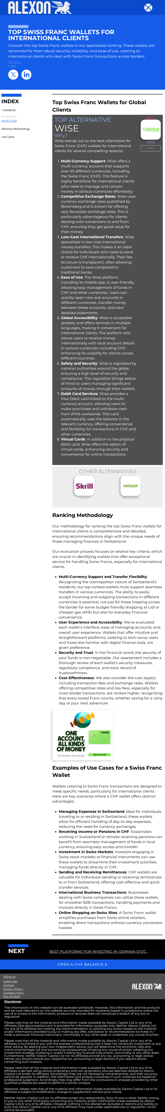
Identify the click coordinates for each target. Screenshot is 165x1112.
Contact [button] (8, 985)
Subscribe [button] (10, 981)
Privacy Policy (13, 989)
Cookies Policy (13, 993)
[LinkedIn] (26, 75)
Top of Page (11, 996)
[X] (13, 75)
